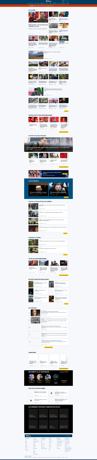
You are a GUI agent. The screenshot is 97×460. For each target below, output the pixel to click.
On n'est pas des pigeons (60, 441)
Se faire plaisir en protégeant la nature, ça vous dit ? (47, 248)
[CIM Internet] (70, 458)
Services (34, 438)
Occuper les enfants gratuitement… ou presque (53, 161)
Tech (58, 3)
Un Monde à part (32, 416)
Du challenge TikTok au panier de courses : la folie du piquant (65, 161)
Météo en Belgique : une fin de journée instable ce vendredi (52, 52)
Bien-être (54, 3)
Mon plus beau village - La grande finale (56, 416)
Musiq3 (50, 445)
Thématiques (27, 438)
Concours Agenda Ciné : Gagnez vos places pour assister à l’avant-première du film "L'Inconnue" (63, 106)
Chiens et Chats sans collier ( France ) (66, 416)
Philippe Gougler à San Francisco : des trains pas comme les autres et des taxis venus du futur (43, 269)
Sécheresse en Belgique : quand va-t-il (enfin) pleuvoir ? (40, 400)
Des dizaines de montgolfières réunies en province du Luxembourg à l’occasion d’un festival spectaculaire (32, 69)
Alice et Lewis (47, 382)
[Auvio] (67, 371)
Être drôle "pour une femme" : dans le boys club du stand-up (61, 290)
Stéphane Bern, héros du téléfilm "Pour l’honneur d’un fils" (64, 19)
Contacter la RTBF (67, 439)
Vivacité (50, 442)
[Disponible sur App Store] (44, 436)
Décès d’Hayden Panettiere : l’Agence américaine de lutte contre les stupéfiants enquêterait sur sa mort (58, 193)
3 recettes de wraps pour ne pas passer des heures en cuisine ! (63, 31)
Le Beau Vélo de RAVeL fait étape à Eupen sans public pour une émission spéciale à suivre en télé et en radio (63, 69)
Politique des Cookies (47, 457)
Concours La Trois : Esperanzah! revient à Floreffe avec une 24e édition (54, 362)
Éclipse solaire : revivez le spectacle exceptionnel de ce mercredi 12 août (40, 392)
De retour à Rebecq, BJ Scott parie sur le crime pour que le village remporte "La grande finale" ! (54, 334)
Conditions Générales (40, 457)
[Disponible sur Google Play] (54, 436)
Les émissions (43, 5)
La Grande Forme (59, 445)
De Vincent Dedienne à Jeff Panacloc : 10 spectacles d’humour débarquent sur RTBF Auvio (61, 298)
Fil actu (31, 3)
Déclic (42, 441)
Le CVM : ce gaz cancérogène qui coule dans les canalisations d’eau (60, 283)
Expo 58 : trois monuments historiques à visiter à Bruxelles (40, 298)
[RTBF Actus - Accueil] (48, 1)
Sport (38, 3)
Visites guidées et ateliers (68, 448)
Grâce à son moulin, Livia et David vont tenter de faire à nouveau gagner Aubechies (43, 43)
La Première (50, 441)
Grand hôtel (40, 382)
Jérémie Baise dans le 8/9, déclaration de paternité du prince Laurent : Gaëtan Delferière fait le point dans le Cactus (53, 90)
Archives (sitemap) (35, 454)
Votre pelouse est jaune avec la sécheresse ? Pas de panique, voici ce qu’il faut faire (61, 393)
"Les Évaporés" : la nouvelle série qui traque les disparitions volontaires (53, 82)
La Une (31, 5)
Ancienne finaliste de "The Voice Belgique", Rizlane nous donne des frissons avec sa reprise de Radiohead (44, 126)
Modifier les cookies (53, 457)
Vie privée (62, 457)
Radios (50, 438)
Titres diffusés (35, 448)
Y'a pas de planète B (56, 383)
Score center (34, 442)
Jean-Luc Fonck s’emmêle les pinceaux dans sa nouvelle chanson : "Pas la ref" (53, 106)
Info (35, 3)
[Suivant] (68, 123)
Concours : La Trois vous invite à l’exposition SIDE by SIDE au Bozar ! (64, 362)
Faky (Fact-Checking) (44, 448)
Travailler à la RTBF (67, 442)
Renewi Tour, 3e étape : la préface (43, 68)
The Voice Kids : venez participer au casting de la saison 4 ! (33, 125)
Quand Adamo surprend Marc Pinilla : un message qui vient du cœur (32, 82)
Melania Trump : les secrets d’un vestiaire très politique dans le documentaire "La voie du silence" (64, 269)
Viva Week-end (31, 382)
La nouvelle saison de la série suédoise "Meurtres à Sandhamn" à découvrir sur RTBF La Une (52, 205)
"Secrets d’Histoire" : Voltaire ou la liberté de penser (53, 19)
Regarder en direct (37, 5)
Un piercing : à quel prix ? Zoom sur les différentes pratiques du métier (43, 161)
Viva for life (58, 448)
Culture (46, 3)
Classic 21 (50, 439)
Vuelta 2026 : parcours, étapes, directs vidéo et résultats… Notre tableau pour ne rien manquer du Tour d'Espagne (32, 44)
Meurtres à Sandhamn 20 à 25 (44, 416)
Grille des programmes (50, 5)
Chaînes (67, 3)
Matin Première (43, 439)
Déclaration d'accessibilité (28, 457)
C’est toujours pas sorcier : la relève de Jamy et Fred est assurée (40, 283)
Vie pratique (63, 3)
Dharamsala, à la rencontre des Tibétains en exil (38, 25)
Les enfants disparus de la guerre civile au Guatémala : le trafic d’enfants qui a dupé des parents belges (33, 106)
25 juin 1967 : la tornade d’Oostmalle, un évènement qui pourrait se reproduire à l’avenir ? (53, 31)
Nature (50, 3)
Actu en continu (35, 439)
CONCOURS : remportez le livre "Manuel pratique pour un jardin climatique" (33, 362)
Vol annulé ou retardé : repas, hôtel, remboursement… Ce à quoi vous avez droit (47, 148)
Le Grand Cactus (59, 439)
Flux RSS (34, 452)
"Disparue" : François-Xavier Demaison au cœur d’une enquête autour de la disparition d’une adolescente (51, 220)
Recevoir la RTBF (67, 441)
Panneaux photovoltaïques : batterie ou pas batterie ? (32, 161)
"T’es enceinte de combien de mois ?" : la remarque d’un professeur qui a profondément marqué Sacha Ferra (38, 193)
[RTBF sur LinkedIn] (70, 435)
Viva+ (49, 448)
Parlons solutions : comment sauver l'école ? (63, 43)
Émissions (58, 438)
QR (41, 442)
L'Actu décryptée (43, 438)
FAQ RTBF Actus (67, 451)
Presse (66, 445)
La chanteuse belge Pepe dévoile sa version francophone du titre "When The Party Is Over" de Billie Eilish (54, 126)
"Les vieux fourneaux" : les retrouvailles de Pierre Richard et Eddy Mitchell (43, 82)
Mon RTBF (66, 457)
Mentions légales (34, 457)
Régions (42, 3)
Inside (42, 445)
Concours (34, 451)
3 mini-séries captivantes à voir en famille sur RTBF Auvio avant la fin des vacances (53, 227)
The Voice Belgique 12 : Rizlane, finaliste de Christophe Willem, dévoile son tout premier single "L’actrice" (65, 126)
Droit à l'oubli (58, 457)
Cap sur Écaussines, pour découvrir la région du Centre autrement (43, 106)
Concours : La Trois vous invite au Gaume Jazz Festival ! (43, 362)
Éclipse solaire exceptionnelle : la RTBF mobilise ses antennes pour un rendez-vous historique (61, 400)
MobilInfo (34, 445)
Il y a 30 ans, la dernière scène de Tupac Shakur (39, 290)
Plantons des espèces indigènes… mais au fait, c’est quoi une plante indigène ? (63, 82)
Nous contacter (67, 438)
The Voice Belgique (59, 442)
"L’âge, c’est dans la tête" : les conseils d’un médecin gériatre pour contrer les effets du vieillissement (53, 69)
